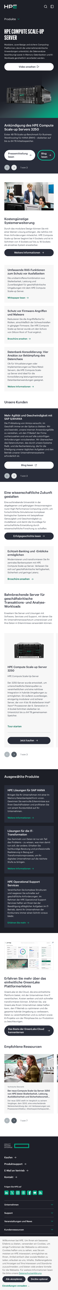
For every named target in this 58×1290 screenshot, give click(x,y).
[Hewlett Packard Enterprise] (10, 6)
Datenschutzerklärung (30, 1273)
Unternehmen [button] (11, 1204)
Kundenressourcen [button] (14, 1229)
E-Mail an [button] (14, 1170)
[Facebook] (29, 1193)
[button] (45, 6)
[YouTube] (35, 1193)
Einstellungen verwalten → (16, 1286)
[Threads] (23, 1193)
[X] (12, 1193)
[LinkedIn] (6, 1193)
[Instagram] (18, 1193)
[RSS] (40, 1193)
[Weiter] (14, 167)
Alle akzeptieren (14, 1279)
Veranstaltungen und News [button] (18, 1221)
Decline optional (39, 1279)
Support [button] (8, 1213)
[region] (29, 146)
